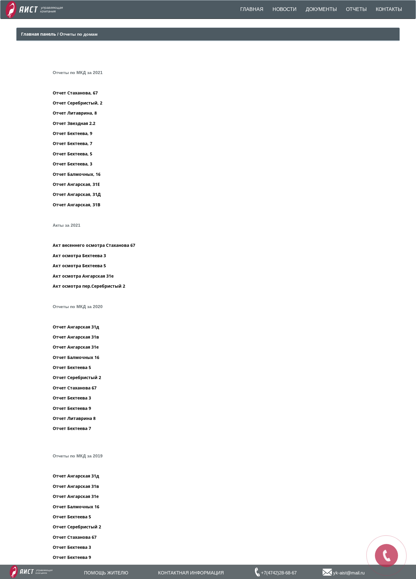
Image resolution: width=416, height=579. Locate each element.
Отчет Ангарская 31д (76, 327)
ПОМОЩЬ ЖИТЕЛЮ (106, 572)
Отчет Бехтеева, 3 (72, 164)
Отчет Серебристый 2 (77, 377)
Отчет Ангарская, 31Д (77, 194)
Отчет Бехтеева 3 (72, 398)
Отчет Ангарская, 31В (76, 205)
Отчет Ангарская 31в (76, 337)
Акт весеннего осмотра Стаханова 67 (94, 245)
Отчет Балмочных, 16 (76, 174)
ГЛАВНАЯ (251, 9)
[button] (321, 9)
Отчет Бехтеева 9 (72, 408)
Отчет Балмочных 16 (76, 357)
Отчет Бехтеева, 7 (72, 143)
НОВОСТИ (285, 9)
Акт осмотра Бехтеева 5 (79, 265)
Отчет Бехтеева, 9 (72, 133)
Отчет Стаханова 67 (75, 388)
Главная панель (39, 34)
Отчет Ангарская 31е (76, 347)
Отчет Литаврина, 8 (75, 113)
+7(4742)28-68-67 (278, 572)
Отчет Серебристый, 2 (77, 103)
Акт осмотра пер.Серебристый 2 (89, 286)
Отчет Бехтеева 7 (72, 428)
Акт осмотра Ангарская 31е (83, 276)
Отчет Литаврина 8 (74, 418)
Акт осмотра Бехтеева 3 (79, 255)
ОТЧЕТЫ (356, 9)
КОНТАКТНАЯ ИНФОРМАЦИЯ (191, 572)
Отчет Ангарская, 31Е (76, 184)
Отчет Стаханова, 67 (75, 93)
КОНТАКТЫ (389, 9)
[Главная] (34, 9)
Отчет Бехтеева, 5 (72, 154)
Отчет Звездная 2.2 (74, 123)
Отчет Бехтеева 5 (72, 367)
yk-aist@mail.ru (348, 572)
